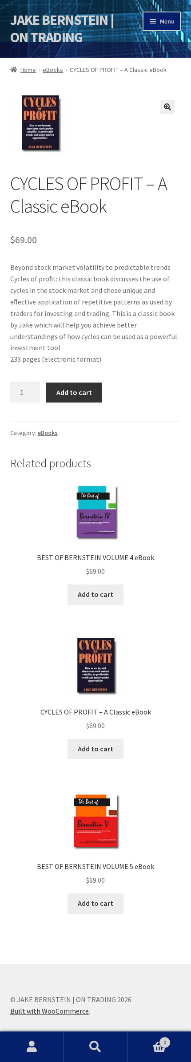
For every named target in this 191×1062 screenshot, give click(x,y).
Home (28, 70)
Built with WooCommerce (49, 1011)
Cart (147, 1039)
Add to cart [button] (95, 594)
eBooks (53, 70)
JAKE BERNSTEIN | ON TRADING (62, 28)
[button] (167, 107)
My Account (32, 1047)
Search (95, 1047)
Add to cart (74, 392)
